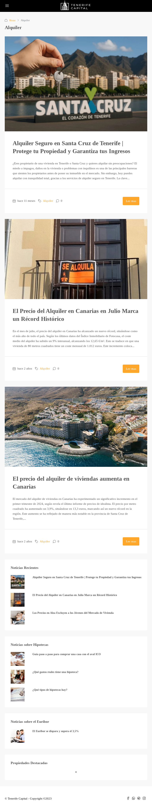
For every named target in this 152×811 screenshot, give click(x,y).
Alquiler (48, 200)
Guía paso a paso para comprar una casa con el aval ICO (66, 654)
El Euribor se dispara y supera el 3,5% (55, 731)
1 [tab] (78, 774)
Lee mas (131, 201)
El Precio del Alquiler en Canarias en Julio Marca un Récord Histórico (74, 595)
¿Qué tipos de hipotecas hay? (49, 689)
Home (12, 20)
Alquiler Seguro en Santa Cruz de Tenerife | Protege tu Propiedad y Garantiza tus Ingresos (86, 577)
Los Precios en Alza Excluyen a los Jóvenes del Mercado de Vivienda (73, 612)
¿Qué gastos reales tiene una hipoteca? (55, 672)
